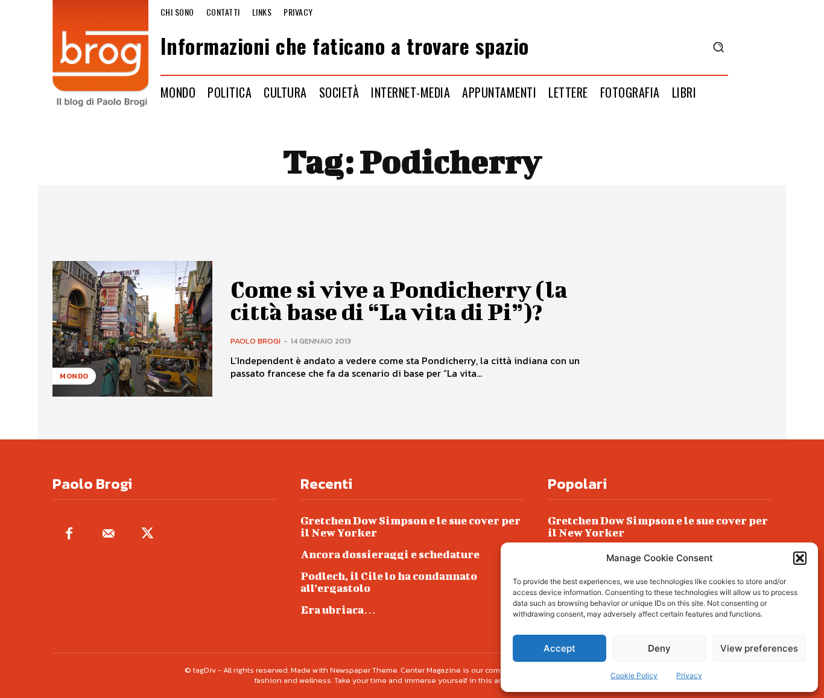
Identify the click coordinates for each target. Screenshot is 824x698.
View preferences (759, 648)
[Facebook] (69, 534)
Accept (559, 648)
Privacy (689, 675)
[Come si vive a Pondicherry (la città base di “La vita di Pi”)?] (132, 329)
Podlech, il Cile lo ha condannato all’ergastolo (388, 582)
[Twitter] (147, 534)
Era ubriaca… (338, 609)
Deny (659, 648)
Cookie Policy (634, 675)
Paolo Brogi (255, 341)
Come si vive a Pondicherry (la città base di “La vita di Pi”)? (399, 300)
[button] (800, 558)
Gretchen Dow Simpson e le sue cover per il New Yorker (410, 526)
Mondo (74, 376)
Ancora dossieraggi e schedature (390, 554)
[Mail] (108, 534)
